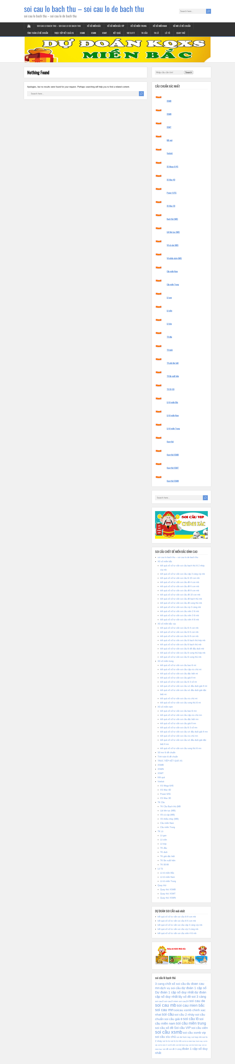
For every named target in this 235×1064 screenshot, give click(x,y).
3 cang (159, 983)
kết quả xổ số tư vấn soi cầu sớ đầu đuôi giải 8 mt (183, 686)
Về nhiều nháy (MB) (174, 258)
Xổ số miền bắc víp (115, 25)
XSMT (104, 32)
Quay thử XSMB (173, 454)
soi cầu (168, 1014)
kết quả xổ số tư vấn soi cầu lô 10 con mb (180, 578)
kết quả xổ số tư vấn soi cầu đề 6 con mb (179, 586)
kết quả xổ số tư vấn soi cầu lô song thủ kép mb (182, 653)
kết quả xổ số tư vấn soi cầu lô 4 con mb (179, 628)
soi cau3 (159, 1001)
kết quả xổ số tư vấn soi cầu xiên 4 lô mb (179, 619)
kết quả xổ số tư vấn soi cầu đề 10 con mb (180, 594)
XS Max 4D (171, 179)
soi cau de (197, 1001)
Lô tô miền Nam (173, 415)
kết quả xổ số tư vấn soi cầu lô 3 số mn (178, 727)
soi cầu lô (191, 1019)
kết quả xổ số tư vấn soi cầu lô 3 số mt (178, 682)
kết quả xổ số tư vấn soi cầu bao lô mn (178, 711)
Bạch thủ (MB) (172, 219)
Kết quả (117, 32)
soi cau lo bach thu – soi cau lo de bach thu (84, 8)
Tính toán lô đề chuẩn (37, 32)
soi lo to (166, 1041)
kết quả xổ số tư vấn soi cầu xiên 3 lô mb (179, 615)
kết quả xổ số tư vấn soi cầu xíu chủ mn (179, 736)
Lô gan (169, 297)
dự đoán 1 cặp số (193, 988)
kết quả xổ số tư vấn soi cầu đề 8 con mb (179, 590)
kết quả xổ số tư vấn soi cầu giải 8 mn (178, 723)
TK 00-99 (170, 389)
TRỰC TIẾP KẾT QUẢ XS (64, 32)
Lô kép (169, 323)
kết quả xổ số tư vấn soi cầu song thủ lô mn (180, 748)
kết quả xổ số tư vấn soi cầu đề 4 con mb (179, 582)
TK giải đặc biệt (173, 363)
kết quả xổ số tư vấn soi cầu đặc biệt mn (179, 719)
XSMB (82, 32)
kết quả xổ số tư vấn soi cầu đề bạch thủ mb (181, 599)
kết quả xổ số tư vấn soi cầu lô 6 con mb (179, 632)
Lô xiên (169, 310)
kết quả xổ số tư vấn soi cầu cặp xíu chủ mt (180, 669)
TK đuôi (170, 350)
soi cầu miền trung (191, 1023)
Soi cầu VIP (182, 1028)
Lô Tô (167, 32)
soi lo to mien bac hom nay (192, 1041)
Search (188, 72)
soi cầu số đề (164, 1028)
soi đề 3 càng (175, 1049)
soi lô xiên (171, 1045)
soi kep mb (196, 1037)
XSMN (93, 32)
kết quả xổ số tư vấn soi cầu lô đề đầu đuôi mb (182, 648)
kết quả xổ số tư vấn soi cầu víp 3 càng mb (180, 607)
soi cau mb (165, 1005)
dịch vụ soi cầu (170, 988)
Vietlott (131, 32)
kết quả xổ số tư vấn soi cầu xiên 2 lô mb (179, 611)
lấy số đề (184, 996)
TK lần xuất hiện (173, 376)
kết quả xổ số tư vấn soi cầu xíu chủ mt (178, 698)
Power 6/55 (171, 192)
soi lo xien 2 (162, 1045)
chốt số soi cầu (175, 983)
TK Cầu (144, 32)
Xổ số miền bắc (94, 25)
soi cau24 (184, 1001)
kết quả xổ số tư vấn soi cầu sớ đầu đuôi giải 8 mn (184, 732)
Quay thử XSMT (173, 467)
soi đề (165, 1049)
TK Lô (156, 32)
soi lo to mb (176, 1041)
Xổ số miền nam (160, 25)
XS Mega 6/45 (172, 166)
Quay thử (180, 32)
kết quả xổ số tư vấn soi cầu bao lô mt (178, 665)
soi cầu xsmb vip (194, 1032)
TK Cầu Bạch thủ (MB (170, 806)
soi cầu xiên (199, 1028)
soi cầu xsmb (168, 1032)
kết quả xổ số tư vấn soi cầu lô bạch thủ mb (180, 644)
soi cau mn (164, 1010)
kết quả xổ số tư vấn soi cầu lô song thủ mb (180, 657)
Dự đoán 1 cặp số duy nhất (174, 992)
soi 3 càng (199, 996)
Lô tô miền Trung (173, 428)
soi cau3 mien (171, 1001)
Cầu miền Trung (173, 284)
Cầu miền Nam (172, 271)
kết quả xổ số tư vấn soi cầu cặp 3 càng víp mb (182, 574)
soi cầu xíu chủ (165, 1036)
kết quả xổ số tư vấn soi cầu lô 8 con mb (179, 636)
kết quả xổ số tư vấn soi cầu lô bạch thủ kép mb (182, 640)
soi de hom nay (183, 1037)
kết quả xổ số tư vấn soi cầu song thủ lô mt (180, 702)
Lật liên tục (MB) (173, 232)
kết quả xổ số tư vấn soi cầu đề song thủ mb (181, 603)
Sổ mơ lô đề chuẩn (181, 25)
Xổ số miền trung (138, 25)
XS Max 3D (171, 205)
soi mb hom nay (182, 1045)
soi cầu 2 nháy (184, 1014)
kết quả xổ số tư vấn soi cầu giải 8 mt (178, 678)
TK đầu (169, 336)
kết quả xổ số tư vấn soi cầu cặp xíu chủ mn (181, 715)
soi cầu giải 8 (173, 1019)
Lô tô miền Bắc (172, 402)
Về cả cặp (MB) (172, 245)
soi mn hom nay (195, 1045)
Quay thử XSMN (173, 480)
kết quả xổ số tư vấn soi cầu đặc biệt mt (179, 673)
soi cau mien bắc (191, 1005)
